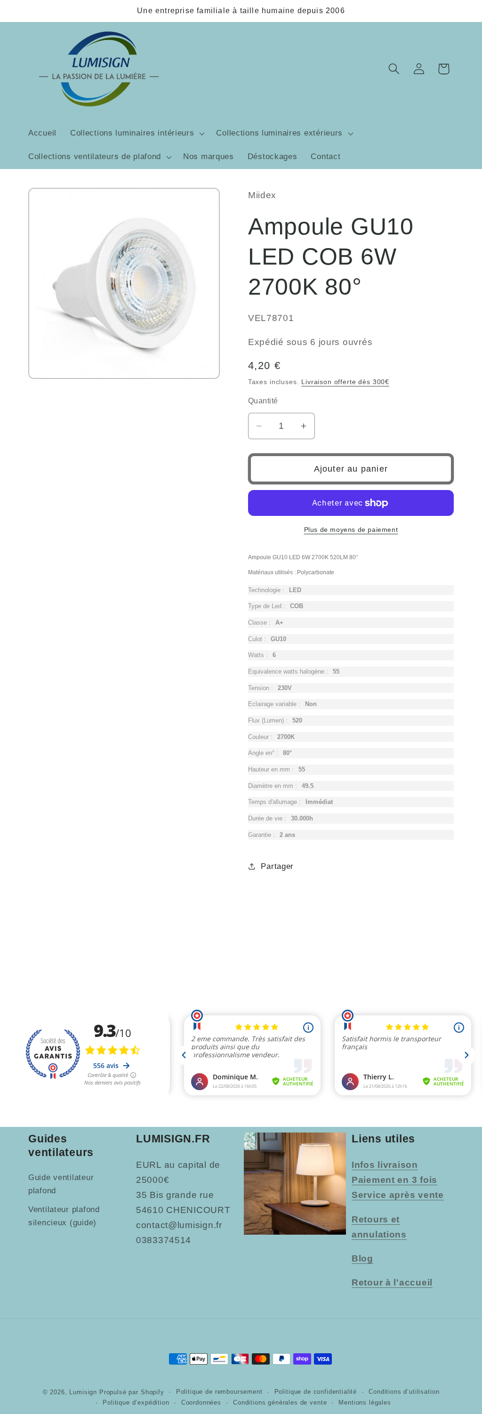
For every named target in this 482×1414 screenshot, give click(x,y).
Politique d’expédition (136, 1402)
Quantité (263, 401)
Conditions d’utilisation (404, 1391)
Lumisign (83, 1392)
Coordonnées (201, 1402)
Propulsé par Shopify (131, 1392)
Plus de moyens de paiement (351, 529)
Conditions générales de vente (280, 1402)
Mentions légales (364, 1402)
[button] (136, 133)
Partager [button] (277, 866)
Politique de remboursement (219, 1391)
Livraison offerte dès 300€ (345, 382)
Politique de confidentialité (315, 1391)
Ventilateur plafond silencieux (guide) (64, 1216)
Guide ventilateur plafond (61, 1184)
